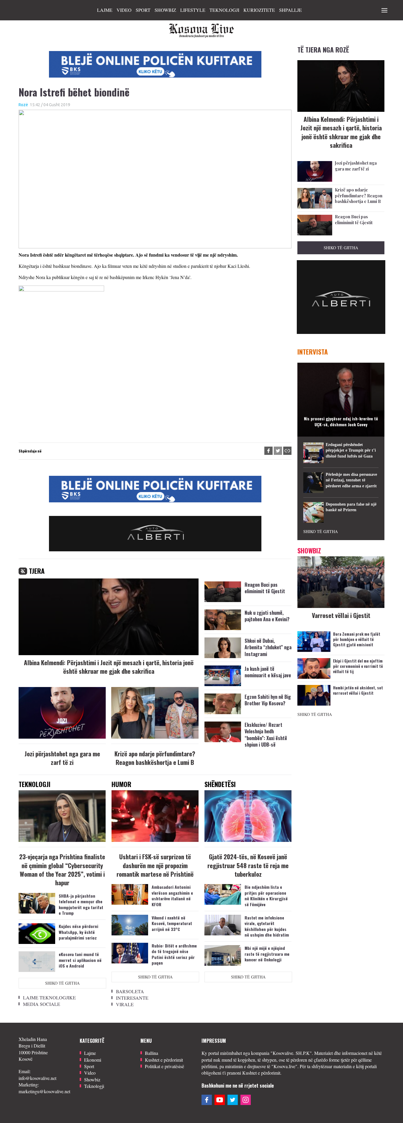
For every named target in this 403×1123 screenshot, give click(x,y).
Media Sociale (41, 1004)
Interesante (132, 998)
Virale (125, 1004)
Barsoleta (130, 991)
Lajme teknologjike (49, 997)
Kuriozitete (259, 10)
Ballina (151, 1053)
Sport (143, 10)
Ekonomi (92, 1060)
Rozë (23, 104)
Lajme (104, 10)
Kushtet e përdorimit (164, 1060)
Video (124, 10)
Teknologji (224, 10)
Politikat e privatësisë (164, 1066)
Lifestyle (192, 10)
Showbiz (165, 10)
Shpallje (290, 10)
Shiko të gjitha (62, 983)
